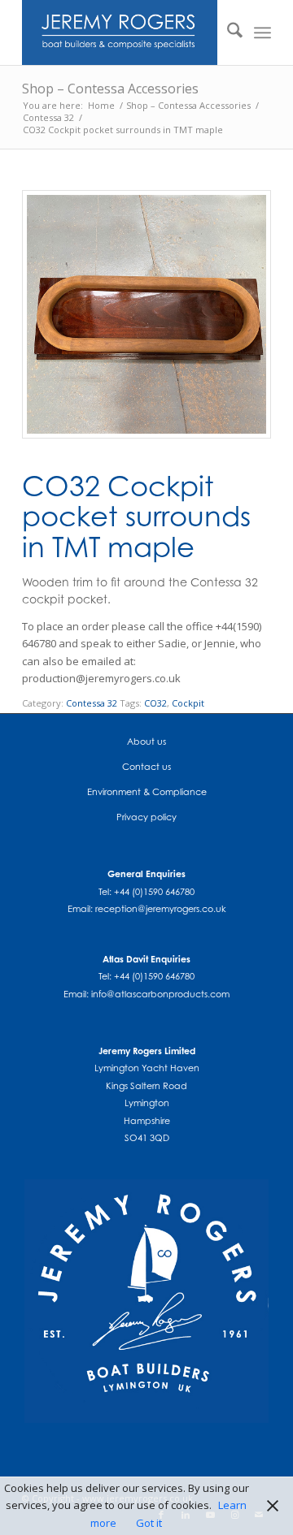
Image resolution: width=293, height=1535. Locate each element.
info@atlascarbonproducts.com (160, 994)
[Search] (227, 32)
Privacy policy (146, 817)
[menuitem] (227, 32)
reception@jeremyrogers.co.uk (160, 909)
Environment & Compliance (147, 792)
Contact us (146, 766)
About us (146, 741)
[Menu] (262, 32)
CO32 (155, 703)
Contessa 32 (91, 703)
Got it (149, 1523)
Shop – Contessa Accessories (110, 88)
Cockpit (188, 703)
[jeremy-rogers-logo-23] (121, 32)
